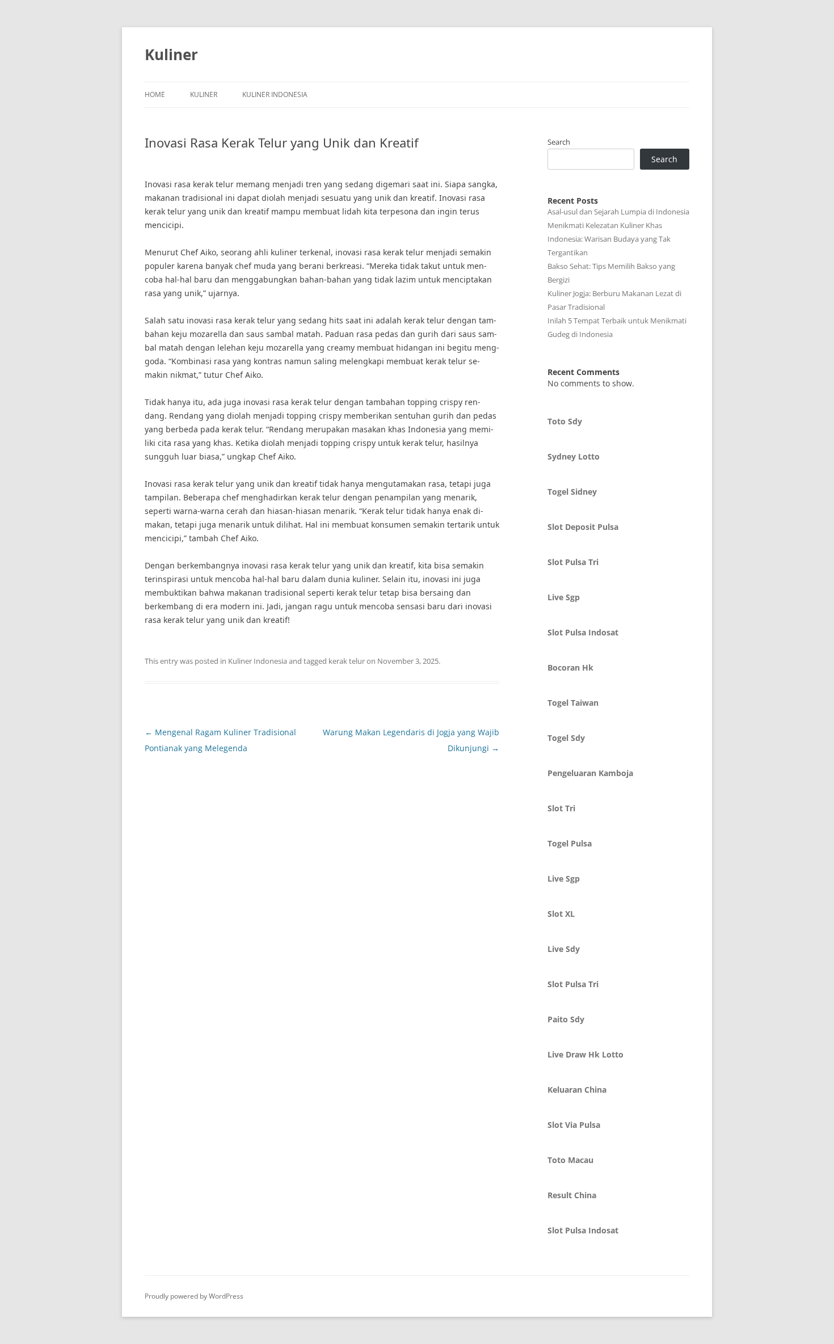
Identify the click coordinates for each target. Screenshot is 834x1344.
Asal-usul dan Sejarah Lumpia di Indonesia (618, 212)
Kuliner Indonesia (275, 94)
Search (558, 142)
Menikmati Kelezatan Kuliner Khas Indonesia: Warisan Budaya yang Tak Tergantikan (609, 239)
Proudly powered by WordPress (194, 1296)
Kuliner (171, 54)
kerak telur (346, 661)
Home (155, 94)
